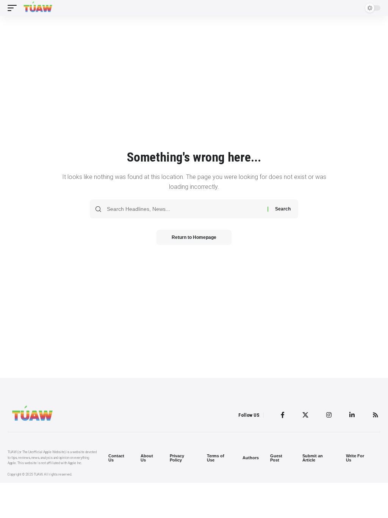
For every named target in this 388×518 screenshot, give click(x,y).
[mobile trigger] (14, 8)
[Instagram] (328, 415)
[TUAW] (37, 8)
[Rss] (375, 415)
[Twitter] (305, 415)
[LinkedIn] (352, 415)
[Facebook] (282, 415)
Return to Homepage (194, 237)
